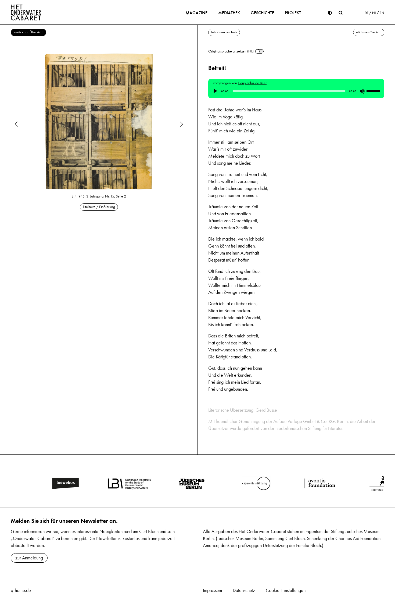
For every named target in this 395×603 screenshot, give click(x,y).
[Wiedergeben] (215, 91)
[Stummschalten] (362, 91)
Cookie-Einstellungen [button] (286, 590)
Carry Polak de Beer (252, 83)
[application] (296, 91)
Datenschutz (244, 590)
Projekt (293, 12)
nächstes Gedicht (368, 32)
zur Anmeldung (29, 558)
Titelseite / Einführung (99, 206)
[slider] (374, 91)
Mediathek (229, 12)
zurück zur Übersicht (28, 32)
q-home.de (21, 590)
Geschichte (262, 12)
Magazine (196, 12)
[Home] (26, 12)
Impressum (212, 590)
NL (374, 13)
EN (382, 13)
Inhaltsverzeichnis (224, 32)
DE (367, 13)
